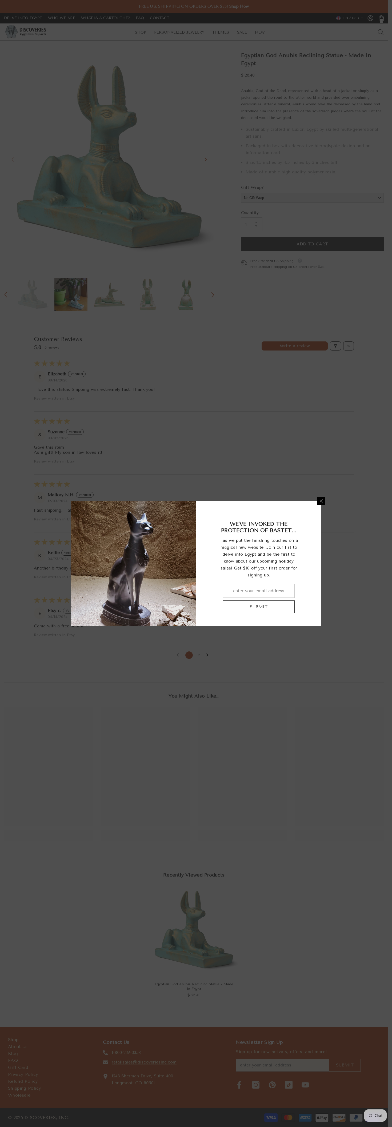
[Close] (321, 501)
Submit (258, 606)
